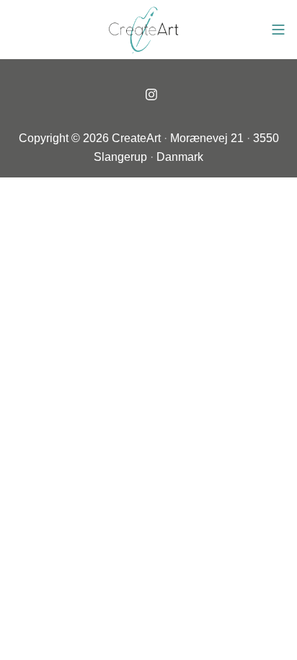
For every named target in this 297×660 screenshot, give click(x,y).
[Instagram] (151, 95)
